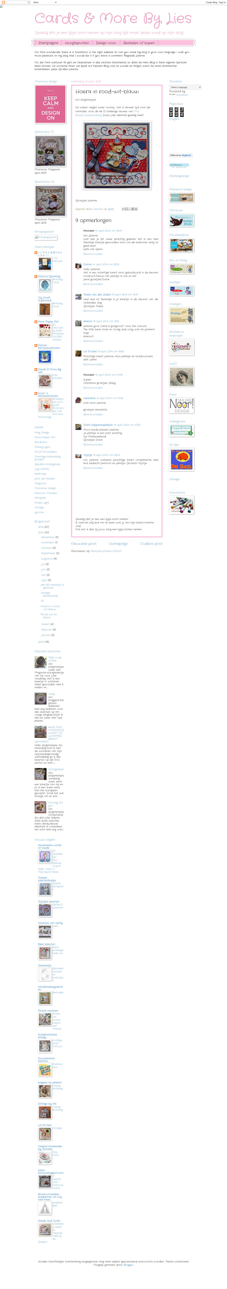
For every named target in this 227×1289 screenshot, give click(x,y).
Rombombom (58, 1066)
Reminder (58, 992)
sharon (87, 321)
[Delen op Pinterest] (136, 209)
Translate (182, 95)
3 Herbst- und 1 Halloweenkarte (58, 1182)
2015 (41, 527)
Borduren (41, 442)
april (44, 580)
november (48, 542)
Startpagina (48, 43)
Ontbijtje (57, 1128)
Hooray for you (55, 804)
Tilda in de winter (54, 659)
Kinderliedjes (57, 1204)
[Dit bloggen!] (126, 209)
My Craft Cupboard (44, 299)
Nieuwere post (83, 543)
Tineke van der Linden (97, 294)
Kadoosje (40, 474)
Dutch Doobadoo (46, 452)
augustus (47, 559)
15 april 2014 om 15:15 (106, 321)
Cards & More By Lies (113, 19)
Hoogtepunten (77, 43)
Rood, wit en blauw (49, 616)
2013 (41, 642)
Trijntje (87, 455)
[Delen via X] (129, 209)
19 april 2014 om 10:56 (127, 425)
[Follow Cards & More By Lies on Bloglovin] (180, 156)
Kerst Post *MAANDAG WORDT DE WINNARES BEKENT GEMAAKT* (49, 735)
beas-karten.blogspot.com (50, 1172)
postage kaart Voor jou (57, 1043)
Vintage (39, 507)
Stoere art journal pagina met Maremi (57, 1021)
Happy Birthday (58, 1087)
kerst (55, 926)
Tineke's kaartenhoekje (47, 879)
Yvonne (39, 512)
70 (42, 601)
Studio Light (42, 503)
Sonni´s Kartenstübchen (48, 395)
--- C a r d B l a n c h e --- (50, 254)
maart (45, 624)
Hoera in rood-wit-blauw (50, 608)
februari (47, 630)
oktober (47, 548)
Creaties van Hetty (50, 923)
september (48, 553)
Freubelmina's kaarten (46, 1060)
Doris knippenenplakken (98, 425)
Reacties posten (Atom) (106, 551)
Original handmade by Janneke (50, 1148)
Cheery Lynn (42, 447)
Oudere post (151, 543)
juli (43, 564)
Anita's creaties (48, 1011)
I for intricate (57, 260)
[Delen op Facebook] (133, 209)
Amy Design (42, 432)
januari (46, 635)
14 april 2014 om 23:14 (108, 231)
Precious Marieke (46, 493)
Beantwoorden (93, 254)
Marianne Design (45, 488)
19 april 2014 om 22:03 (106, 455)
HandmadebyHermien (50, 988)
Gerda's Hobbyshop (47, 464)
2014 (41, 532)
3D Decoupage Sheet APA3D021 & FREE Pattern (58, 332)
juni (44, 569)
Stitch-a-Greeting (49, 276)
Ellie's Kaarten (46, 944)
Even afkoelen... (57, 376)
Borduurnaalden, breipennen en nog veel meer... (50, 1197)
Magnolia (40, 483)
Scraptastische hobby (47, 1036)
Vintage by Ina (47, 1104)
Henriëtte (89, 398)
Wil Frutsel (90, 351)
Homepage (118, 543)
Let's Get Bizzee (45, 479)
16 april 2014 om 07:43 (109, 375)
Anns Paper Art (48, 321)
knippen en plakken (50, 1082)
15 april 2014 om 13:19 (125, 294)
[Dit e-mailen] (123, 209)
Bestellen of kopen (139, 43)
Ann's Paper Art (45, 437)
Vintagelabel (55, 769)
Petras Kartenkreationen (49, 347)
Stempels (40, 498)
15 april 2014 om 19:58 (111, 351)
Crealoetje (44, 965)
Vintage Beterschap (49, 594)
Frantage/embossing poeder (47, 458)
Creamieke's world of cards (49, 847)
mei (44, 575)
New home (56, 1153)
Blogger (128, 1265)
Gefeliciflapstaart (58, 906)
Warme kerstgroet (58, 886)
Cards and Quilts (49, 1221)
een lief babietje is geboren (52, 586)
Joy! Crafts (42, 469)
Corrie (87, 264)
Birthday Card (58, 281)
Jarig (51, 694)
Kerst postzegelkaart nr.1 (58, 950)
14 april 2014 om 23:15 (106, 264)
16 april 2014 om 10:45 (110, 398)
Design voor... (106, 43)
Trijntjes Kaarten (48, 901)
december (48, 537)
